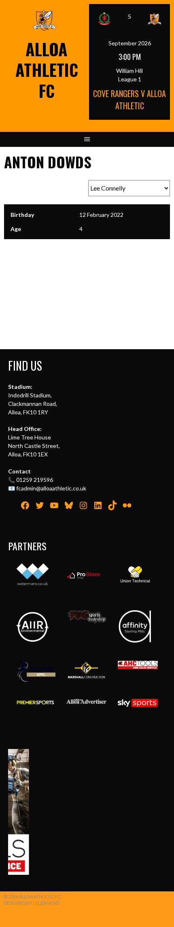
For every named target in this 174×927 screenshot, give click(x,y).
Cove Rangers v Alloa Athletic (129, 99)
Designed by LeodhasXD (31, 903)
